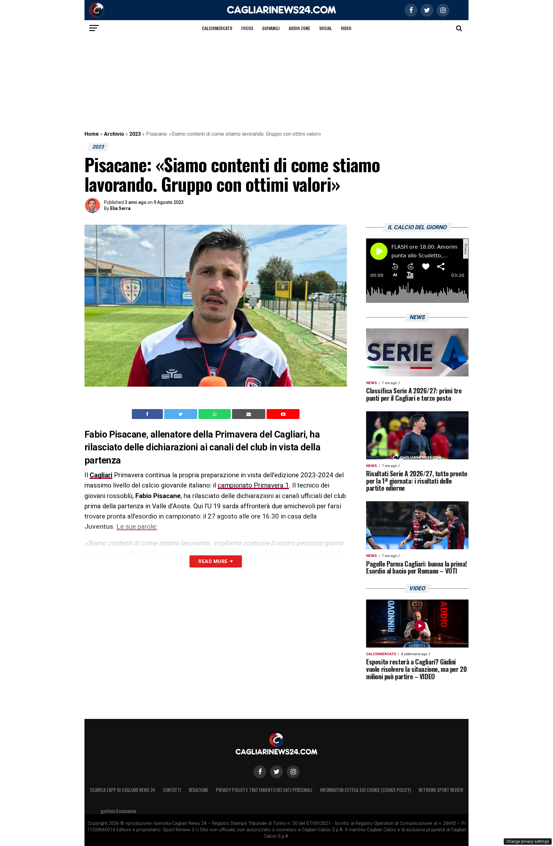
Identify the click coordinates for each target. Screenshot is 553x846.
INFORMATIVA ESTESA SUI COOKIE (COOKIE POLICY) (365, 789)
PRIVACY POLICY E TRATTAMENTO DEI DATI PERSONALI (264, 789)
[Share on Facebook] (148, 414)
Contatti (172, 789)
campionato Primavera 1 (253, 485)
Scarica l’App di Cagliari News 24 (122, 789)
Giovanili (271, 28)
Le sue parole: (136, 526)
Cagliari (101, 475)
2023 (135, 134)
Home (91, 134)
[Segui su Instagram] (293, 771)
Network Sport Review (441, 789)
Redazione (198, 789)
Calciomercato (217, 28)
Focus (247, 28)
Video (346, 28)
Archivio (114, 134)
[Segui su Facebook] (259, 771)
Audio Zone (299, 28)
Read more (213, 561)
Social (325, 28)
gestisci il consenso (118, 811)
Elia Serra (120, 208)
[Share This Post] (215, 414)
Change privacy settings (527, 841)
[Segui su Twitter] (276, 771)
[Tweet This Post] (181, 414)
